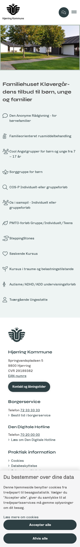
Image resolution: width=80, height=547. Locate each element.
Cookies (17, 461)
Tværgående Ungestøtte (28, 300)
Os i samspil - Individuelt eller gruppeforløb (32, 205)
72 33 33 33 (30, 410)
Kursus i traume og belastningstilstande (41, 269)
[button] (75, 12)
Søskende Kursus (23, 254)
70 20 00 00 (30, 435)
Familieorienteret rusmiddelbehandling (40, 136)
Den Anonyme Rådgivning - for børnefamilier (33, 118)
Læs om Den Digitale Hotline (33, 440)
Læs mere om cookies (21, 517)
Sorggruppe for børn (25, 172)
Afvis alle (40, 538)
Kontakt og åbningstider (29, 387)
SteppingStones (21, 238)
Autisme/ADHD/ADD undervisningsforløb (42, 284)
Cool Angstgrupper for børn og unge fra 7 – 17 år (42, 153)
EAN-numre (17, 376)
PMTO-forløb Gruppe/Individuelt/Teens (41, 223)
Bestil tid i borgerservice (31, 415)
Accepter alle (40, 525)
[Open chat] (64, 12)
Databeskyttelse (24, 466)
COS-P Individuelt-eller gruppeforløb (38, 187)
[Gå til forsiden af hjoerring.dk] (28, 12)
